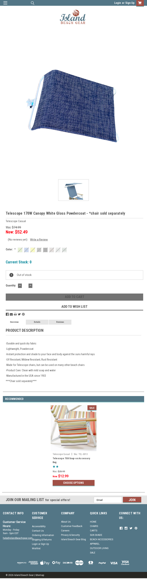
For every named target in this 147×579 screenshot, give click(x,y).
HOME (93, 521)
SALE (92, 552)
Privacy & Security (70, 535)
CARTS (93, 530)
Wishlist (36, 548)
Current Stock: (19, 262)
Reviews (60, 322)
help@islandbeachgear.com (18, 538)
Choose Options (73, 482)
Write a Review (39, 239)
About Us (66, 521)
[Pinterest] (23, 314)
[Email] (11, 314)
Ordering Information (43, 535)
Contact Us (38, 530)
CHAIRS (94, 526)
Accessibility (39, 526)
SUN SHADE (96, 535)
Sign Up (129, 2)
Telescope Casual (61, 454)
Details (37, 322)
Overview (14, 322)
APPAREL (95, 544)
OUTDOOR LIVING (99, 548)
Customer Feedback (71, 526)
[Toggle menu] (5, 5)
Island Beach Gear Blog (73, 539)
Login (117, 2)
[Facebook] (7, 314)
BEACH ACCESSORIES (101, 539)
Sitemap (39, 575)
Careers (65, 530)
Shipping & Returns (42, 539)
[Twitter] (19, 314)
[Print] (15, 314)
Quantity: (11, 285)
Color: (11, 249)
